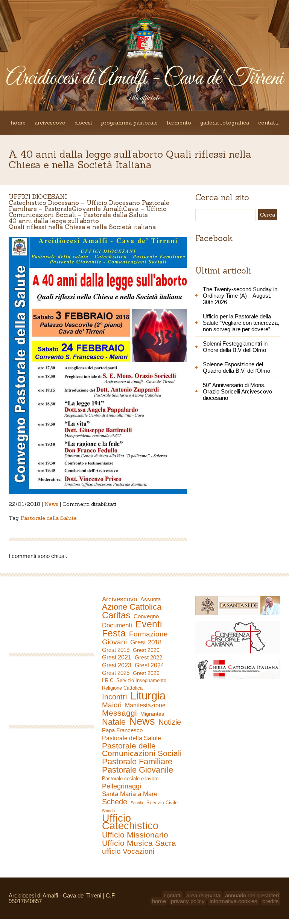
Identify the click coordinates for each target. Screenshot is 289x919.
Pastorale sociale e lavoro (130, 778)
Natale (114, 722)
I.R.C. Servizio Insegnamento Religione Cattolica (134, 684)
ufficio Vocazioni (128, 851)
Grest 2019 (115, 650)
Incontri (114, 697)
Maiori (112, 705)
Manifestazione (145, 705)
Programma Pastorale (129, 122)
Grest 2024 (149, 665)
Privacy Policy (188, 901)
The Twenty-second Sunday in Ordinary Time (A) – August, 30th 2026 (240, 295)
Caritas (116, 615)
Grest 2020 (146, 650)
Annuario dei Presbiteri (252, 895)
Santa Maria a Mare (129, 794)
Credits (270, 901)
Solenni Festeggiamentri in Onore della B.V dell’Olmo (235, 346)
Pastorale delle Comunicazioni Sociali (142, 749)
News (51, 504)
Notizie (169, 722)
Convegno (146, 616)
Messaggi (119, 713)
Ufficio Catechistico (130, 822)
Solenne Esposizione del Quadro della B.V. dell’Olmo (236, 367)
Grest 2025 (115, 673)
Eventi (148, 624)
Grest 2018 (145, 642)
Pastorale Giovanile (137, 770)
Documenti (117, 625)
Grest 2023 (116, 665)
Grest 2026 (146, 673)
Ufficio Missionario (135, 835)
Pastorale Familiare (137, 761)
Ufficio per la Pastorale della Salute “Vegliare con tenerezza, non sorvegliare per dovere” (241, 322)
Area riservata (203, 895)
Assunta (150, 599)
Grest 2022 (148, 657)
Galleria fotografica (224, 122)
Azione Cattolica (131, 607)
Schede (114, 801)
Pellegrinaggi (121, 786)
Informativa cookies (233, 901)
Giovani (114, 642)
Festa (114, 633)
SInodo (108, 810)
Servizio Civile (162, 802)
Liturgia (148, 695)
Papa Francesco (122, 730)
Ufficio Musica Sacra (139, 843)
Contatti (268, 122)
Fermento (179, 122)
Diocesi (83, 122)
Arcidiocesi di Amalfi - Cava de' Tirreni (144, 79)
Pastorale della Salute (49, 518)
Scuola (137, 803)
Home (18, 122)
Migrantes (152, 714)
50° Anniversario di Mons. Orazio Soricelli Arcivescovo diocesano (237, 391)
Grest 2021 (116, 657)
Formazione (148, 634)
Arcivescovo (50, 122)
